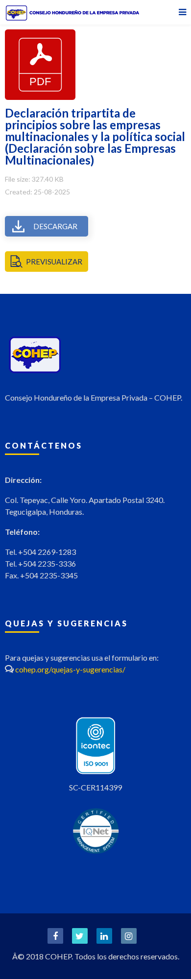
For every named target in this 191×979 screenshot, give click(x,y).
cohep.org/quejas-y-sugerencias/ (70, 669)
